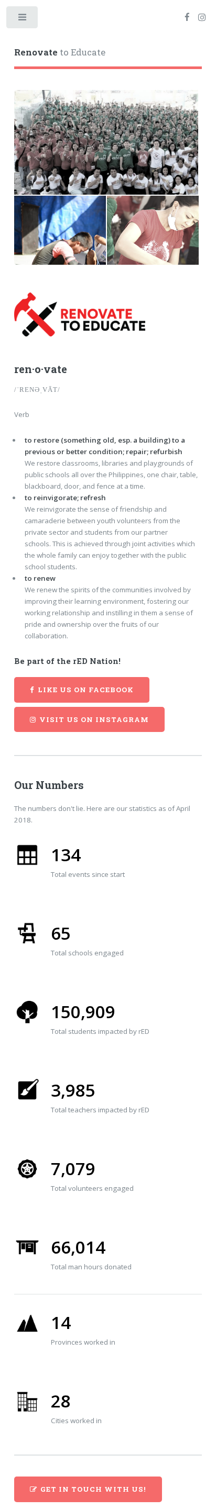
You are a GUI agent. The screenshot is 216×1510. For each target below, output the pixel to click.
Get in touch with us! (93, 1489)
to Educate (59, 52)
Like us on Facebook (86, 689)
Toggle (23, 19)
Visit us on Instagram (94, 719)
